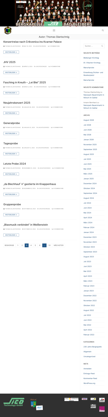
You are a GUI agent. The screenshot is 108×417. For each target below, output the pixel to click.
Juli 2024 (87, 203)
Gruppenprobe (12, 204)
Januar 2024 (89, 232)
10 (49, 245)
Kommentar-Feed (90, 378)
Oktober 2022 (89, 305)
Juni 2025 (88, 164)
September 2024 (90, 193)
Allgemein (87, 352)
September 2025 (90, 149)
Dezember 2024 (90, 183)
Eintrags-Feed (89, 373)
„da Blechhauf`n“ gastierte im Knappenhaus (29, 184)
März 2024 (88, 222)
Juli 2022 (87, 315)
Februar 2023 (89, 286)
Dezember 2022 (90, 296)
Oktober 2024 (89, 188)
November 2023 (90, 242)
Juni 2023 (88, 266)
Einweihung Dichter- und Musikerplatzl (93, 73)
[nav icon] (54, 30)
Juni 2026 (88, 130)
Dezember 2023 (90, 237)
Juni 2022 (88, 320)
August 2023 (89, 257)
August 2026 (89, 120)
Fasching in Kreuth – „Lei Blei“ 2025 (24, 82)
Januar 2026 (89, 139)
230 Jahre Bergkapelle (93, 347)
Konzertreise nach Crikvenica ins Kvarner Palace (32, 41)
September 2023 (90, 252)
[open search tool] (103, 30)
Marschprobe (89, 67)
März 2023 (88, 281)
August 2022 (89, 310)
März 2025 (88, 174)
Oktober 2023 (89, 247)
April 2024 (88, 217)
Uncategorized (40, 46)
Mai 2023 (87, 271)
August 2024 (89, 198)
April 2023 (88, 276)
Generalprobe (11, 123)
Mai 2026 (87, 135)
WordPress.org (89, 383)
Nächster (58, 245)
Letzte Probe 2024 (14, 163)
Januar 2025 (89, 179)
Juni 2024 (88, 208)
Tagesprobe (10, 143)
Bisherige (9, 245)
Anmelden (87, 369)
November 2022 (90, 300)
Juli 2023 (87, 261)
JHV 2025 (9, 62)
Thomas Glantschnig (13, 46)
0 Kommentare (54, 46)
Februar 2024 (89, 227)
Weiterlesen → (11, 52)
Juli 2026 (87, 125)
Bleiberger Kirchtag (91, 58)
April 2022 (88, 330)
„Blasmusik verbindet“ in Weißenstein (25, 224)
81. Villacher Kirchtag (92, 63)
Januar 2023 (89, 291)
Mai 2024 (87, 213)
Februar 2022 (89, 335)
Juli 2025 (87, 159)
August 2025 (89, 154)
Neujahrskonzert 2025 (16, 102)
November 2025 (90, 144)
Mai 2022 (87, 325)
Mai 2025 (87, 169)
